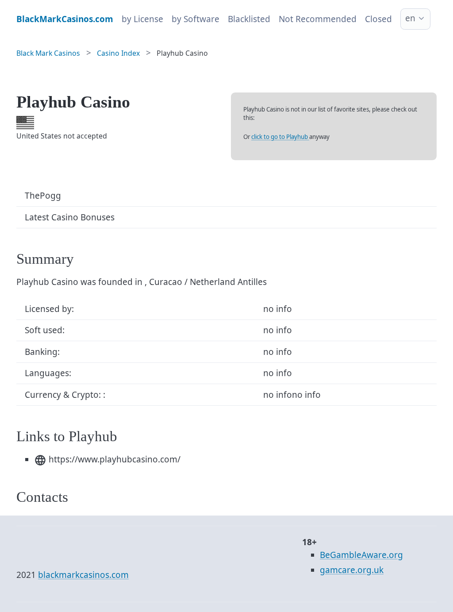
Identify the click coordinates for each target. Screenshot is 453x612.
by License (142, 19)
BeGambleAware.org (361, 555)
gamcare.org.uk (352, 570)
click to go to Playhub (280, 137)
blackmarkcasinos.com (83, 575)
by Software (195, 19)
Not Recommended (318, 19)
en (410, 18)
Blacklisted (249, 19)
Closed (378, 19)
